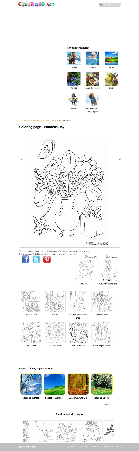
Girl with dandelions (108, 284)
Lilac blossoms (54, 346)
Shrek (111, 88)
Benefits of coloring (112, 447)
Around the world (86, 11)
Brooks (55, 315)
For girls (82, 22)
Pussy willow (31, 315)
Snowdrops (84, 284)
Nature (81, 38)
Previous (21, 431)
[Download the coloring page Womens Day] (112, 256)
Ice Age (73, 67)
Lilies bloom (31, 346)
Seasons (29, 27)
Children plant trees (102, 346)
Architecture (31, 16)
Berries (73, 88)
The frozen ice (78, 346)
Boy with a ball (101, 315)
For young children (34, 33)
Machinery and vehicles (36, 11)
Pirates (74, 109)
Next (115, 431)
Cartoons (30, 22)
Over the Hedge (93, 88)
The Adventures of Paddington (93, 110)
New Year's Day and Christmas (91, 33)
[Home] (37, 4)
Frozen (93, 67)
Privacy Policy (69, 447)
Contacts (96, 447)
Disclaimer (83, 447)
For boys (82, 27)
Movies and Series (34, 38)
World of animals (86, 16)
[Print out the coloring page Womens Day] (91, 256)
